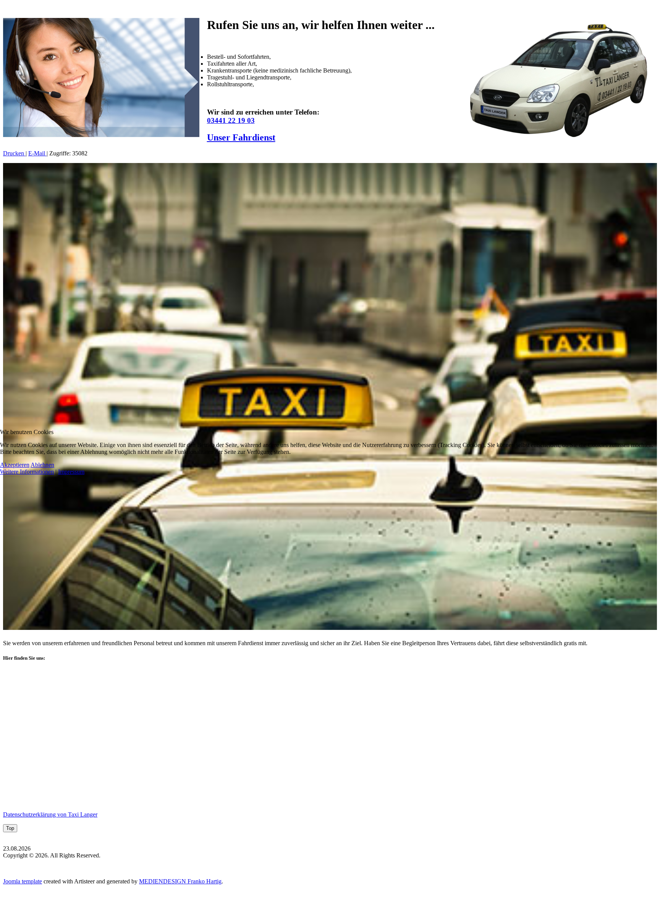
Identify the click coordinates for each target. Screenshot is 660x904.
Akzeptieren (14, 465)
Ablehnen (42, 465)
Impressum (71, 471)
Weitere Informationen (27, 471)
